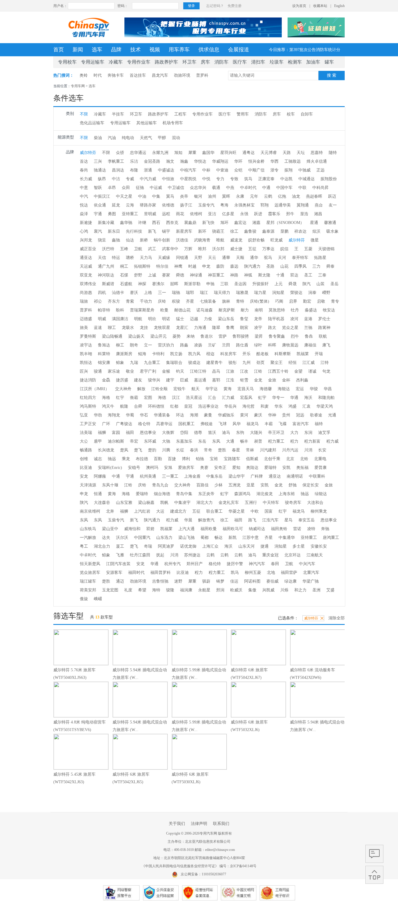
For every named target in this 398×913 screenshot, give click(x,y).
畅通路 (86, 450)
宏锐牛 (179, 389)
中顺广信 (256, 170)
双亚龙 (86, 275)
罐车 (329, 61)
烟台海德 (162, 494)
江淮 (230, 380)
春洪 (194, 450)
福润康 (186, 590)
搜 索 (331, 75)
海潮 (194, 415)
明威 (102, 319)
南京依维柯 (90, 511)
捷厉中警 (235, 564)
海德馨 (266, 389)
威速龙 (236, 240)
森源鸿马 (242, 494)
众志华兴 (198, 187)
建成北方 (178, 511)
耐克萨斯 (227, 310)
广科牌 (257, 476)
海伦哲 (248, 406)
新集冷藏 (106, 222)
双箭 (150, 529)
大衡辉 (168, 432)
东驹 (240, 432)
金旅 (272, 380)
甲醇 (162, 138)
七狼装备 (208, 301)
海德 (162, 397)
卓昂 (112, 187)
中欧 (255, 511)
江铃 (258, 371)
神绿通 (196, 275)
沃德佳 (182, 240)
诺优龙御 (188, 546)
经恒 (292, 362)
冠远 (300, 415)
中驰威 (304, 170)
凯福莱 (303, 354)
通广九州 (106, 266)
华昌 (328, 389)
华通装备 (162, 415)
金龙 (258, 380)
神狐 (248, 275)
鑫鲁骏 (250, 231)
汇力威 (228, 397)
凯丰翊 (86, 354)
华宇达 (211, 389)
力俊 (208, 319)
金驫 (106, 380)
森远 (234, 266)
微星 (315, 240)
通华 (254, 257)
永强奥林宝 (244, 205)
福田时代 (136, 572)
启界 (293, 301)
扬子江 (186, 205)
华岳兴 (230, 406)
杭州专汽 (172, 564)
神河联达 (106, 275)
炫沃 (316, 231)
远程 (166, 214)
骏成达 (194, 362)
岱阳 (184, 432)
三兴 (98, 161)
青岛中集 (184, 494)
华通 (294, 397)
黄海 (227, 389)
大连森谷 (102, 502)
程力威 (332, 441)
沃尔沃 (122, 537)
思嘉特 (317, 152)
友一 (333, 205)
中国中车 (284, 187)
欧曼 (164, 310)
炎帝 (184, 196)
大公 (84, 441)
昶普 (258, 441)
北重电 (320, 459)
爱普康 (320, 467)
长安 (322, 450)
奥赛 (204, 467)
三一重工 (170, 476)
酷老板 (262, 354)
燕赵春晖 (314, 196)
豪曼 (208, 415)
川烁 (284, 590)
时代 (98, 75)
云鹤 (268, 196)
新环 (202, 231)
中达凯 (286, 179)
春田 (275, 564)
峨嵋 (98, 599)
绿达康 (290, 581)
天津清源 (88, 485)
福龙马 (252, 424)
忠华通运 (138, 152)
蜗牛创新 (162, 240)
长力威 (86, 179)
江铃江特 (198, 371)
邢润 (220, 590)
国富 (269, 511)
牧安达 (329, 310)
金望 (298, 371)
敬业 (130, 371)
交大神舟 (123, 389)
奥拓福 (302, 467)
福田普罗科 (160, 572)
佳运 (234, 581)
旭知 (178, 152)
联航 (323, 336)
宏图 (148, 397)
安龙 (84, 476)
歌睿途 (316, 415)
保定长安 (310, 485)
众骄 (120, 152)
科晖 (272, 345)
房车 (205, 61)
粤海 (224, 205)
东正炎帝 (206, 494)
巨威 (184, 380)
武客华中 (170, 249)
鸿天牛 (108, 406)
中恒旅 (168, 179)
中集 (156, 196)
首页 (58, 49)
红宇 (120, 397)
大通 (230, 441)
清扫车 (258, 61)
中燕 (230, 187)
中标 (206, 170)
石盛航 (126, 284)
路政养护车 (166, 61)
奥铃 (84, 75)
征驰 (140, 187)
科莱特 (104, 354)
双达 (294, 275)
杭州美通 (148, 476)
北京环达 (292, 555)
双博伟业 (88, 284)
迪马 (226, 432)
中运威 (156, 187)
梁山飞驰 (186, 537)
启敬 (321, 301)
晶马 (216, 371)
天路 (287, 152)
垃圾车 (276, 61)
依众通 (100, 205)
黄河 (244, 415)
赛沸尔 (158, 284)
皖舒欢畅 (256, 240)
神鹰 (178, 266)
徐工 (234, 231)
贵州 (286, 415)
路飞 (252, 520)
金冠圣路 (152, 161)
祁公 (98, 301)
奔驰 (325, 529)
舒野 (138, 275)
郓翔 (264, 205)
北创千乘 (272, 459)
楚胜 (222, 450)
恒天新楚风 (90, 564)
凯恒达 (86, 362)
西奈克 (172, 222)
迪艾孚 (324, 432)
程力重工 (276, 441)
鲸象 (120, 362)
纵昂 (102, 179)
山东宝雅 (124, 502)
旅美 (84, 327)
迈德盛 (86, 319)
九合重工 (152, 362)
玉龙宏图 (110, 590)
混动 (176, 138)
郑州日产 (194, 564)
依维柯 (196, 214)
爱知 (236, 467)
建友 (138, 380)
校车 (291, 114)
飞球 (223, 424)
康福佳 (310, 345)
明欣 (152, 319)
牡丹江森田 (140, 555)
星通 (314, 222)
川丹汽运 (290, 450)
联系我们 (221, 823)
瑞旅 (84, 301)
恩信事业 (148, 432)
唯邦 (202, 249)
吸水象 (332, 231)
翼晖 (226, 196)
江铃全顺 (159, 389)
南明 (259, 310)
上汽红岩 (142, 511)
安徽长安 (319, 546)
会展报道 (238, 49)
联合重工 (214, 511)
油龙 (296, 196)
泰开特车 (300, 257)
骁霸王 (218, 231)
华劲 (98, 415)
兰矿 (212, 345)
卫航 (138, 249)
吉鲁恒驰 (160, 581)
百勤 (158, 459)
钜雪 (244, 380)
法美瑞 (86, 432)
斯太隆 (264, 275)
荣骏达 (296, 292)
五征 (252, 249)
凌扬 (198, 345)
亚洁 (212, 214)
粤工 (84, 546)
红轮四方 (88, 397)
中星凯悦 (188, 179)
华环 (238, 161)
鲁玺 (244, 319)
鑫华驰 (126, 222)
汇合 (212, 397)
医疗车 (240, 61)
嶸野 (326, 292)
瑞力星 (260, 292)
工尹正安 (88, 424)
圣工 (308, 275)
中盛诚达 (166, 170)
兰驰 (308, 327)
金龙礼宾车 (229, 502)
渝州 (212, 196)
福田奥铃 (279, 529)
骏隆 (170, 590)
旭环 (224, 222)
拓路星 (320, 257)
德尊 (198, 432)
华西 (274, 161)
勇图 (112, 214)
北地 (271, 572)
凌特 (311, 529)
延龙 (116, 205)
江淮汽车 (270, 520)
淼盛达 (311, 310)
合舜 (138, 406)
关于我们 (177, 823)
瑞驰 (176, 292)
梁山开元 (158, 336)
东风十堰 (110, 485)
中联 (302, 187)
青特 (240, 301)
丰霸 (269, 424)
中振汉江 (102, 196)
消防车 (221, 61)
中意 (84, 187)
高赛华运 (164, 424)
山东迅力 (164, 537)
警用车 (243, 114)
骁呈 (102, 240)
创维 (84, 459)
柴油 (98, 138)
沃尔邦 (218, 249)
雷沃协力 (166, 345)
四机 (102, 292)
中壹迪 (222, 170)
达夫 (106, 537)
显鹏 (284, 231)
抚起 (160, 555)
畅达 (218, 537)
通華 (226, 257)
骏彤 (232, 362)
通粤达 (248, 152)
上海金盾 (192, 476)
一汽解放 (88, 537)
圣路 (270, 266)
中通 (266, 187)
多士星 (299, 546)
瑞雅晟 (242, 292)
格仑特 (144, 424)
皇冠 (188, 406)
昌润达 (118, 170)
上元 (278, 284)
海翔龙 (114, 415)
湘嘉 (256, 222)
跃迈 (332, 196)
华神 (272, 415)
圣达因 (240, 284)
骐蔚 (206, 581)
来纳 (190, 336)
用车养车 (179, 49)
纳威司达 (257, 529)
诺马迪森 (204, 310)
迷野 (178, 581)
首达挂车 (138, 75)
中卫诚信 (176, 187)
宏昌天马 (245, 389)
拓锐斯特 (142, 266)
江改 (244, 371)
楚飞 (138, 450)
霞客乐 (274, 214)
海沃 (308, 397)
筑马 (248, 179)
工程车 (180, 114)
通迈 (120, 581)
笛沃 (212, 432)
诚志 (98, 459)
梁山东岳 (226, 319)
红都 (174, 406)
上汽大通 (186, 529)
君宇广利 (148, 371)
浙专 (274, 170)
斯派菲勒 (192, 284)
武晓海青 (202, 240)
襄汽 (98, 231)
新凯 (232, 537)
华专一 (278, 397)
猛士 (180, 319)
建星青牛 (214, 362)
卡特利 (158, 354)
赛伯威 (272, 581)
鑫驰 (116, 240)
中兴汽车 (307, 564)
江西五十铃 (278, 371)
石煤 (124, 275)
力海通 (200, 327)
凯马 (235, 572)
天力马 (146, 257)
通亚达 (86, 257)
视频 (154, 49)
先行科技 (134, 231)
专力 (220, 179)
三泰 (322, 275)
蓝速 (98, 327)
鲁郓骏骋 (241, 336)
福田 (130, 432)
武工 (152, 249)
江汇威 (308, 362)
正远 (320, 170)
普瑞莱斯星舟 (142, 310)
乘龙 (126, 459)
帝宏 (134, 441)
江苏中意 (250, 537)
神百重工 (216, 275)
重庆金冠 (270, 555)
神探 (142, 284)
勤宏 (307, 301)
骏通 (98, 371)
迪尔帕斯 (116, 441)
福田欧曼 (208, 529)
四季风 (300, 266)
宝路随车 (232, 459)
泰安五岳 (306, 520)
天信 (102, 257)
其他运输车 (146, 123)
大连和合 (315, 502)
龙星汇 (182, 327)
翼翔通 (303, 205)
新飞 (152, 231)
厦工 (120, 546)
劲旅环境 (182, 75)
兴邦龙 (86, 240)
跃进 (258, 214)
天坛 (301, 152)
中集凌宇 (182, 502)
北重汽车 (311, 572)
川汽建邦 (268, 450)
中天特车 (271, 502)
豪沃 (258, 415)
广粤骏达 (124, 424)
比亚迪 (86, 467)
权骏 (176, 301)
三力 (316, 266)
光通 (332, 415)
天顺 (240, 257)
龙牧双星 (162, 327)
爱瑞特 (270, 467)
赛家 (166, 275)
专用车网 (78, 86)
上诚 (152, 275)
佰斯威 (252, 459)
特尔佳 (162, 266)
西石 (156, 222)
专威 (130, 179)
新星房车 (184, 231)
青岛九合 (160, 485)
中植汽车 (188, 170)
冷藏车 (116, 61)
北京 (290, 459)
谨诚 (312, 371)
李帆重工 (116, 161)
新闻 (78, 49)
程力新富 (312, 441)
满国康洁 (120, 319)
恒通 (98, 494)
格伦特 (215, 564)
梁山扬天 (136, 336)
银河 (198, 196)
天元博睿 (268, 152)
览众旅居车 (90, 572)
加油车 (313, 61)
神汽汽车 (257, 564)
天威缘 (164, 257)
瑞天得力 (222, 292)
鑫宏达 (240, 222)
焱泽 (84, 214)
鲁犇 (309, 336)
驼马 (268, 257)
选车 (97, 49)
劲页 (260, 362)
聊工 (112, 327)
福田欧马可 (233, 529)
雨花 (180, 214)
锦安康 (104, 362)
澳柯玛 (152, 467)
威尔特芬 (296, 240)
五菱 (308, 249)
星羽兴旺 (228, 152)
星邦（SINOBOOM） (285, 222)
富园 (116, 432)
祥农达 (300, 231)
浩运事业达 (208, 406)
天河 (282, 257)
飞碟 (283, 424)
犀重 (192, 152)
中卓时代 (248, 187)
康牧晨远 (290, 345)
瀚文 (170, 161)
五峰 (124, 249)
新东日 (114, 231)
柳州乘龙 (319, 511)
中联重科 (317, 476)
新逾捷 (86, 222)
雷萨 (223, 336)
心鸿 (84, 231)
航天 (195, 389)
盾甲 (98, 441)
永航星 (204, 590)
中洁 (116, 179)
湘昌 (318, 214)
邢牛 (290, 214)
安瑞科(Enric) (110, 467)
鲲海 (142, 354)
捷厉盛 (122, 380)
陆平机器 (276, 319)
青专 (335, 301)
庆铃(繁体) (259, 301)
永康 (240, 196)
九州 (246, 362)
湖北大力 (204, 502)
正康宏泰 (266, 179)
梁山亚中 (110, 529)
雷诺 (297, 529)
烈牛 (295, 336)
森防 (220, 266)
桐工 (124, 266)
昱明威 (150, 214)
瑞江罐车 (88, 581)
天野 (198, 257)
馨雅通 (330, 222)
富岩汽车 (301, 424)
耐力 (245, 310)
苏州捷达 (192, 555)
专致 (234, 179)
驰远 (112, 459)
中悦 (206, 179)
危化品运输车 (92, 123)
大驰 (166, 441)
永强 (244, 214)
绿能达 (321, 494)
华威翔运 (220, 161)
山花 (284, 266)
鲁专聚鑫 (277, 336)
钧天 (180, 371)
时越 (192, 266)
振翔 (288, 170)
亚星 (250, 485)
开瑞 (319, 354)
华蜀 (130, 415)
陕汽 (306, 284)
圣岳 (334, 284)
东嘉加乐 (184, 441)
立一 (148, 345)
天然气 (146, 138)
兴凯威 (268, 590)
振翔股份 (328, 179)
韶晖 (174, 284)
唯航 (220, 240)
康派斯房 (124, 354)
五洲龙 (234, 485)
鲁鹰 (230, 327)
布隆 (134, 170)
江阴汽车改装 (118, 564)
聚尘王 (276, 362)
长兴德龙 (106, 450)
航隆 (124, 406)
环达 (180, 415)
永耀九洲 (160, 152)
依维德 (168, 205)
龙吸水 (128, 327)
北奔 (110, 511)
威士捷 (236, 249)
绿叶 (258, 345)
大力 (294, 432)
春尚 (84, 170)
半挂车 (118, 114)
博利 (186, 459)
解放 (141, 389)
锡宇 (166, 231)
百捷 (172, 459)
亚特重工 (130, 214)
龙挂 (144, 327)
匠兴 (84, 371)
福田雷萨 (289, 572)
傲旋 (84, 599)
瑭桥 (130, 257)
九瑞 (134, 362)
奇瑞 (148, 546)
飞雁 (120, 555)
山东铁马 (88, 529)
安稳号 (134, 467)
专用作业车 (138, 61)
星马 (288, 520)
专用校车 (67, 61)
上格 (148, 292)
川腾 (166, 450)
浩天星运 (194, 397)
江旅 (230, 371)
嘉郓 (216, 380)
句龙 (326, 371)
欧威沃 (236, 590)
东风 (216, 441)
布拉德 (142, 459)
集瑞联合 (174, 362)
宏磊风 (246, 397)
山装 (320, 284)
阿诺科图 (252, 581)
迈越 (194, 319)
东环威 (150, 441)
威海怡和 (132, 529)
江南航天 (315, 555)
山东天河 (246, 546)
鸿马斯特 (88, 406)
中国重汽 (142, 537)
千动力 (146, 301)
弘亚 (84, 415)
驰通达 (100, 170)
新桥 (144, 240)
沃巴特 (108, 249)
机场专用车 (173, 123)
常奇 (208, 450)
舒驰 (292, 485)
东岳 (202, 441)
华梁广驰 (310, 581)
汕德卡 (118, 292)
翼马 (170, 196)
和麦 (264, 406)
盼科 (120, 310)
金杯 (286, 380)
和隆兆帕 (326, 397)
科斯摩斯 (282, 354)
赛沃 (134, 292)
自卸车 (307, 114)
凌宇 (258, 327)
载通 (216, 187)
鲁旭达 (104, 345)
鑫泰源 (268, 231)
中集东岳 (214, 476)
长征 (180, 450)
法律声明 (199, 823)
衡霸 (134, 397)
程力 (294, 441)
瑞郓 (190, 292)
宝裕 (214, 459)
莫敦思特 (277, 310)
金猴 (166, 371)
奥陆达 (252, 467)
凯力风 (194, 354)
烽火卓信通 (317, 161)
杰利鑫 (302, 380)
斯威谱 (108, 284)
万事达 (268, 249)
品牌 (116, 49)
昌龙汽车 (160, 75)
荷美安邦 (88, 590)
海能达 (284, 389)
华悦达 (200, 161)
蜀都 (204, 537)
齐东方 (114, 301)
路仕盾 (242, 345)
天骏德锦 (326, 249)
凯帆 (164, 502)
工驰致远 (292, 161)
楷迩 (210, 354)
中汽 (84, 196)
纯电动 (128, 138)
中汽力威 (148, 179)
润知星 (278, 292)
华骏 (314, 389)
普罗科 (202, 75)
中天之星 (124, 196)
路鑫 (184, 345)
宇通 (98, 214)
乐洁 (134, 161)
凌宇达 (86, 345)
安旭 (168, 467)
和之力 (300, 590)
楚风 (124, 450)
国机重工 (186, 424)
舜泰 (330, 266)
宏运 (300, 389)
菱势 (176, 336)
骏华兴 (154, 380)
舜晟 (292, 284)
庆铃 (162, 301)
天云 (212, 257)
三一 (162, 292)
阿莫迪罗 (166, 546)
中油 (142, 196)
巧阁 (279, 301)
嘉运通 (200, 380)
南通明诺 (295, 476)
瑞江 (204, 292)
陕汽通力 (252, 266)
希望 (142, 590)
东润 (308, 432)
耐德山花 (182, 310)
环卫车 (189, 61)
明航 (138, 319)
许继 (142, 222)
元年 (254, 196)
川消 (308, 450)
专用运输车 (92, 61)
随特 (333, 152)
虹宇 (262, 397)
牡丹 (295, 310)
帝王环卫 (276, 432)
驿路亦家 (148, 205)
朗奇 (134, 345)
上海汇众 (210, 546)
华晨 (188, 520)
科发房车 (228, 354)
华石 (144, 415)
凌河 (294, 319)
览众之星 (290, 327)
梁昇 (259, 336)
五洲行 (251, 502)
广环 (106, 424)
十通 (280, 275)
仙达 (130, 240)
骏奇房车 (293, 502)
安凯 (286, 467)
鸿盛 (292, 406)
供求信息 (208, 49)
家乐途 (114, 371)
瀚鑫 (184, 161)
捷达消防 (88, 380)
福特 (319, 424)
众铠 (238, 170)
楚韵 (152, 450)
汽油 (112, 138)
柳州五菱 (253, 572)
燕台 (319, 205)
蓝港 (308, 319)
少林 (218, 485)
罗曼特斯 (88, 336)
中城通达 (306, 179)
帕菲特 (104, 310)
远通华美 (282, 205)
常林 (250, 450)
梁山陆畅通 (112, 336)
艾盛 (330, 590)
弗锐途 (206, 424)
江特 (324, 362)
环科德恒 (156, 406)
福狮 (102, 432)
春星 (236, 450)
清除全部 (336, 618)
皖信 (284, 249)
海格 (106, 397)
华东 (278, 406)
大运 (160, 511)
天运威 (86, 266)
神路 (234, 275)
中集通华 (287, 537)
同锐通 (182, 257)
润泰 (312, 292)
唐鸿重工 (331, 537)
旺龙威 (276, 240)
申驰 (210, 284)
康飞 (326, 345)
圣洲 (316, 590)
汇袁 (306, 406)
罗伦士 (324, 319)
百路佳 (202, 485)
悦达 (84, 205)
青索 (130, 301)
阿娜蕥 (100, 476)
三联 (224, 284)
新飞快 (208, 222)
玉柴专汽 (206, 205)
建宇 (170, 380)
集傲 (252, 590)
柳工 (120, 345)
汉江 (176, 397)
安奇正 (220, 467)
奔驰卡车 (116, 75)
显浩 (304, 214)
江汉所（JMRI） (94, 389)
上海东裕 (287, 494)
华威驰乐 (226, 415)
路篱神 (324, 327)
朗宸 (244, 327)
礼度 (128, 590)
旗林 (226, 301)
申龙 (206, 266)
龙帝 (258, 319)
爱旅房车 (186, 467)
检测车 (295, 61)
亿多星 (228, 214)
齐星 (190, 301)
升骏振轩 (260, 284)
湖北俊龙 (264, 494)
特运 (116, 257)
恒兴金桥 (256, 161)
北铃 (304, 459)
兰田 (226, 345)
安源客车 (114, 572)
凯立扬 (176, 354)
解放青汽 (206, 520)
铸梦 (220, 581)
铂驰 (200, 459)
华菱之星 (236, 511)
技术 (135, 49)
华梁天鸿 (324, 406)
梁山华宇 (236, 476)
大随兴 (256, 432)
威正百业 (88, 249)
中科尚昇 (320, 187)
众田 (126, 187)
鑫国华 (208, 152)
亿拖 (282, 196)
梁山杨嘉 (146, 502)
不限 (84, 114)
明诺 (166, 319)
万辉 (188, 249)
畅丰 (244, 441)
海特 (156, 590)
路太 (272, 327)
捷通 (264, 546)
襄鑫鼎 (190, 222)
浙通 (148, 170)
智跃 (98, 187)
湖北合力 (102, 546)
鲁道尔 (206, 336)
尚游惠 (86, 292)
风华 (237, 424)
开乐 (246, 354)
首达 (84, 161)
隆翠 (216, 327)
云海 (130, 205)
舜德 (180, 275)
